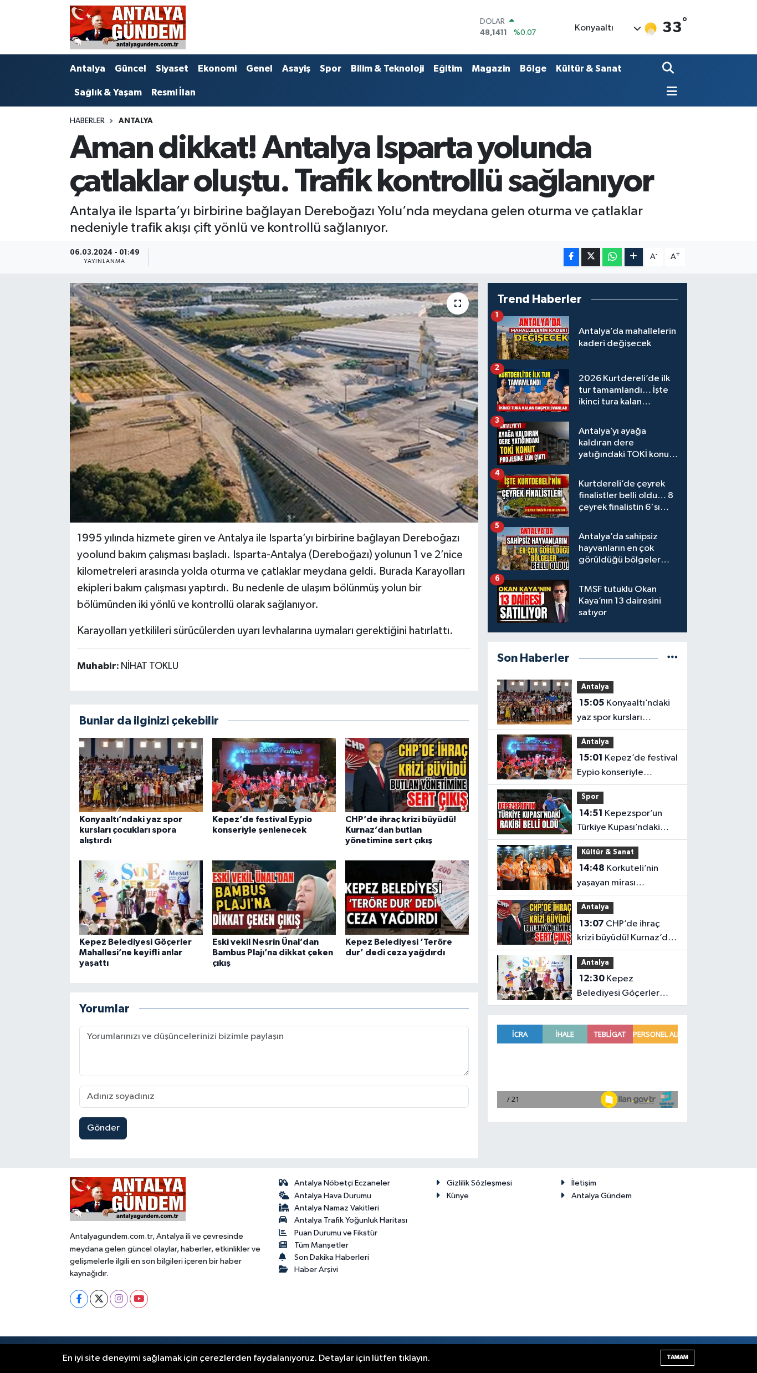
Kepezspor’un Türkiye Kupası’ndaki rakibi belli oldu (619, 821)
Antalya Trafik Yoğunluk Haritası (350, 1220)
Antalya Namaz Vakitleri (336, 1208)
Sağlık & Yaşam (108, 92)
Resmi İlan (173, 92)
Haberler (87, 121)
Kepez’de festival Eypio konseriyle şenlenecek (627, 766)
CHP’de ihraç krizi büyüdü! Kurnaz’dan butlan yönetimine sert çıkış (400, 830)
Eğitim (447, 68)
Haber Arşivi (316, 1269)
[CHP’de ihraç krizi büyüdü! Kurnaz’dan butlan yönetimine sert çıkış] (407, 774)
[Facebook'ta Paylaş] (571, 257)
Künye (458, 1196)
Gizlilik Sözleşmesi (479, 1183)
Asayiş (296, 68)
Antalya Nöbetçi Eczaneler (342, 1183)
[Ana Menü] (670, 92)
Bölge (533, 68)
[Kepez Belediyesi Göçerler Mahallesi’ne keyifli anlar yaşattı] (141, 897)
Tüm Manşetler (321, 1245)
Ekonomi (217, 68)
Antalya (87, 68)
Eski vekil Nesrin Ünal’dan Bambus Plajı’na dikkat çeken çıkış (272, 952)
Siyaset (172, 68)
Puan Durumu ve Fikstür (335, 1233)
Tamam (677, 1357)
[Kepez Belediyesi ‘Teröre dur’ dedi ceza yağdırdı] (407, 897)
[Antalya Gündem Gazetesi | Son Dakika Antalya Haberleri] (128, 27)
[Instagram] (119, 1299)
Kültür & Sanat (589, 68)
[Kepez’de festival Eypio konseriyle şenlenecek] (274, 774)
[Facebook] (79, 1299)
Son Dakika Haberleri (331, 1257)
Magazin (491, 68)
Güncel (130, 68)
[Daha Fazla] (634, 257)
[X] (99, 1299)
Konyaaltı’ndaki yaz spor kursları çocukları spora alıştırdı (130, 830)
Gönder (103, 1128)
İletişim (583, 1183)
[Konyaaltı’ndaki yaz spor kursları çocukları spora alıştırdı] (141, 774)
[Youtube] (139, 1299)
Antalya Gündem (601, 1196)
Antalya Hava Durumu (332, 1196)
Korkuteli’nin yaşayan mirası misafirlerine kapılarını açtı (622, 876)
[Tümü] (672, 658)
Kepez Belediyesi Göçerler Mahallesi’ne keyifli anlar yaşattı (135, 952)
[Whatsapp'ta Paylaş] (612, 257)
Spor (330, 68)
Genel (259, 68)
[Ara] (669, 69)
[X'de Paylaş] (590, 257)
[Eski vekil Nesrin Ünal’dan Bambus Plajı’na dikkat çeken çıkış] (274, 897)
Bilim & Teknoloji (387, 68)
